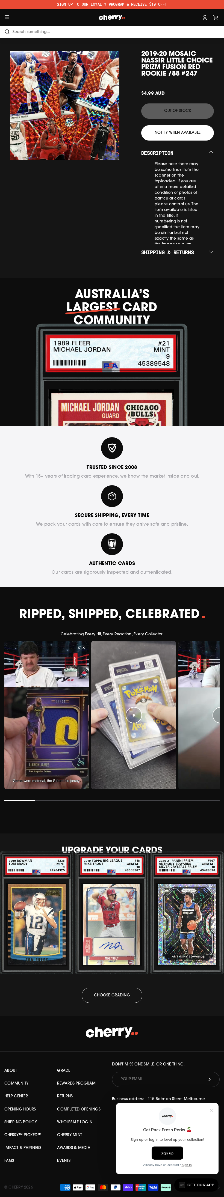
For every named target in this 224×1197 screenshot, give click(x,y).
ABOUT (10, 1071)
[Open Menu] (7, 17)
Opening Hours (20, 1109)
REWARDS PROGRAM (76, 1084)
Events (63, 1161)
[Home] (112, 17)
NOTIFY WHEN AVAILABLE (178, 133)
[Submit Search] (7, 32)
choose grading (112, 995)
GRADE (63, 1071)
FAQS (9, 1161)
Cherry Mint (69, 1135)
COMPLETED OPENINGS (79, 1109)
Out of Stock (177, 111)
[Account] (205, 17)
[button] (196, 1185)
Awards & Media (73, 1148)
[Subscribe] (209, 1079)
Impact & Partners (22, 1148)
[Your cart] (216, 17)
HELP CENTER (16, 1096)
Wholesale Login (74, 1122)
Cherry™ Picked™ (23, 1135)
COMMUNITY (16, 1084)
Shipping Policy (20, 1122)
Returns (65, 1096)
